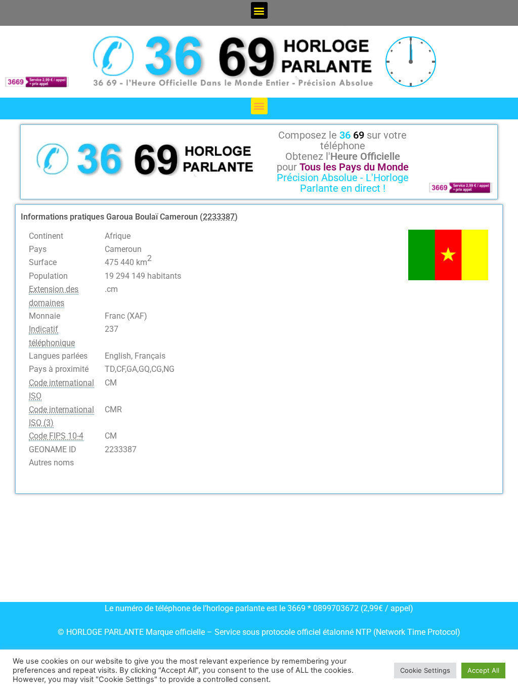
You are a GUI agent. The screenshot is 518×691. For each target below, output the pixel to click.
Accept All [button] (483, 670)
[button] (259, 10)
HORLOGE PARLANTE (105, 632)
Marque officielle (175, 632)
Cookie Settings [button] (425, 670)
